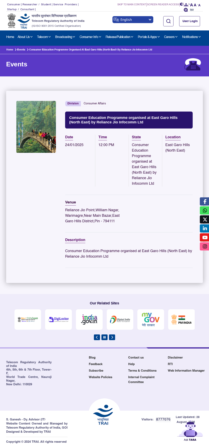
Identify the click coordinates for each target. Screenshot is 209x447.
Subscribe (96, 370)
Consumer (13, 4)
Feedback (95, 364)
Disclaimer (175, 357)
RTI (170, 364)
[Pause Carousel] (104, 337)
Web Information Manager (186, 370)
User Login (190, 21)
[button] (182, 5)
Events (21, 50)
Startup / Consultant (20, 9)
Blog (92, 357)
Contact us (136, 357)
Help (131, 364)
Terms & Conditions (142, 370)
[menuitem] (10, 37)
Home (9, 50)
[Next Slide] (112, 337)
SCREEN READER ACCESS (163, 4)
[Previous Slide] (97, 337)
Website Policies (100, 377)
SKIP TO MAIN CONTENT (131, 4)
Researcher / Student (36, 4)
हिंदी (192, 10)
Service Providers (65, 4)
